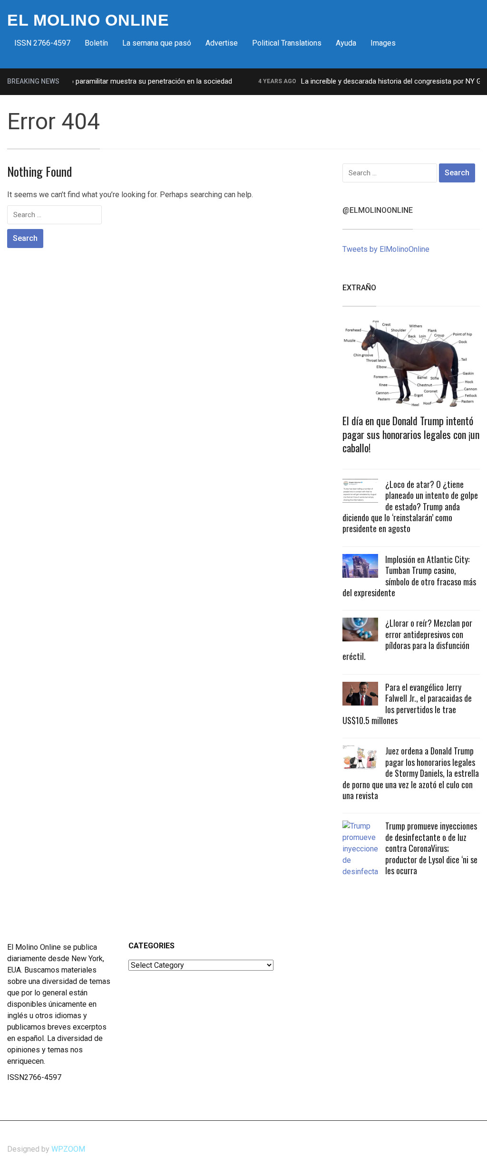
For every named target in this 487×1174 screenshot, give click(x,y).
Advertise (221, 43)
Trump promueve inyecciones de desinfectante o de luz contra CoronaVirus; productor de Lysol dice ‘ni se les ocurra (431, 848)
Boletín (96, 43)
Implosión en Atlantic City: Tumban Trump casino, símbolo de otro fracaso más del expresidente (409, 576)
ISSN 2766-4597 (42, 43)
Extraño (359, 287)
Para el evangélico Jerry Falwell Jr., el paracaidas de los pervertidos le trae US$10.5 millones (407, 703)
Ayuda (346, 43)
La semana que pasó (156, 43)
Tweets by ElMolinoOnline (385, 249)
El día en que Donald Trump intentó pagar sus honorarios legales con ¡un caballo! (410, 434)
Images (383, 43)
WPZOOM (68, 1149)
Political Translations (286, 43)
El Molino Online (88, 20)
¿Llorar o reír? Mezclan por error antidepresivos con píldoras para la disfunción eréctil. (407, 639)
